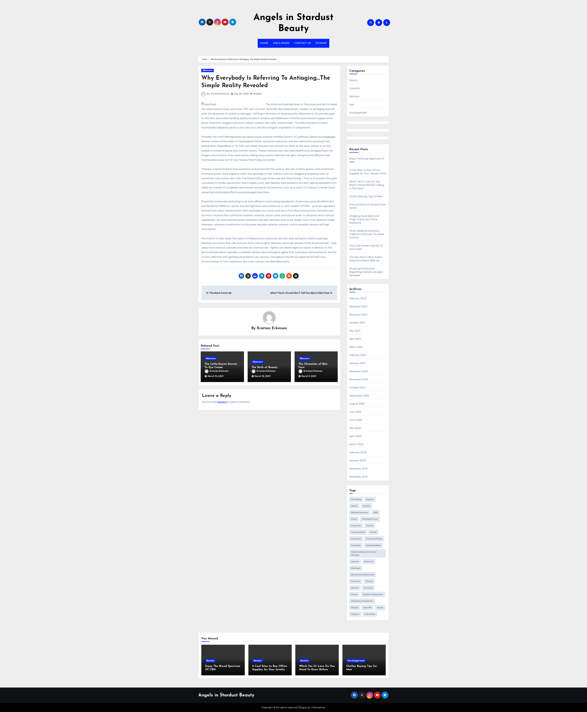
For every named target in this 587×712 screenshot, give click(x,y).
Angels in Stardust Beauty (226, 695)
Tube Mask (370, 614)
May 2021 (354, 330)
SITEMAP (321, 43)
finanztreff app (374, 539)
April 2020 (355, 436)
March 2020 (356, 444)
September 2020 (359, 395)
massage (355, 568)
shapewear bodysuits (362, 601)
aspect (370, 499)
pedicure (355, 581)
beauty (366, 506)
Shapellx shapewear (373, 594)
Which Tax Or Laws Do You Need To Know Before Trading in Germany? (366, 185)
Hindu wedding (373, 545)
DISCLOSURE (281, 43)
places (369, 581)
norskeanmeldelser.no (362, 575)
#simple (257, 94)
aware (354, 506)
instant (355, 561)
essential (356, 539)
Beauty (353, 80)
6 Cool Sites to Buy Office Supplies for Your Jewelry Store (269, 669)
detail (373, 532)
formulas (356, 545)
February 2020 (358, 452)
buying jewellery (359, 512)
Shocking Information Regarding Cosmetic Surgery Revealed (366, 272)
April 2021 (355, 338)
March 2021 (356, 347)
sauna (354, 594)
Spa (351, 104)
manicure (368, 561)
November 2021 (358, 314)
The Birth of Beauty (264, 367)
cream (369, 526)
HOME (264, 43)
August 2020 (357, 403)
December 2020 (358, 371)
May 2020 (355, 428)
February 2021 (357, 355)
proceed (368, 588)
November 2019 (358, 476)
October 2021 (357, 322)
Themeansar (318, 707)
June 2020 (355, 420)
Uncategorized (358, 112)
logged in (222, 402)
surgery (355, 614)
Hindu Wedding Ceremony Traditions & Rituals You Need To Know (366, 234)
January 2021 (357, 363)
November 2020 (358, 379)
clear (354, 519)
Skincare (207, 70)
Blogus (303, 707)
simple (354, 607)
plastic (355, 588)
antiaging (356, 499)
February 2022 (358, 298)
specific (368, 607)
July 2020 (355, 411)
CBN (375, 512)
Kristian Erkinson (220, 94)
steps (380, 607)
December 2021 (358, 306)
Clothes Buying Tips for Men (366, 196)
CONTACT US (302, 43)
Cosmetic (354, 88)
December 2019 (358, 468)
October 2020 (357, 387)
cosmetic (356, 526)
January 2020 (357, 460)
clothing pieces (370, 519)
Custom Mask (358, 532)
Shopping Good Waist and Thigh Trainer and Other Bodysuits (364, 219)
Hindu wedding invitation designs (363, 553)
